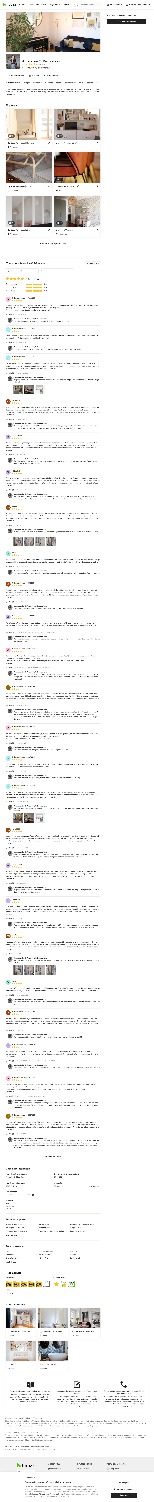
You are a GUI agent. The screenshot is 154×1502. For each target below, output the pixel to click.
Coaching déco (57, 1449)
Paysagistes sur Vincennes (67, 1438)
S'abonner (95, 1186)
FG (8, 472)
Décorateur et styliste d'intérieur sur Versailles (22, 1421)
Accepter (124, 1495)
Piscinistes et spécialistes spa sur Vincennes (95, 1438)
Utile (10, 525)
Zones (58, 83)
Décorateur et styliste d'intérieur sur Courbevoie (94, 1421)
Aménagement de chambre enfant (37, 1449)
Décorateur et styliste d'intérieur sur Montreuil (31, 1423)
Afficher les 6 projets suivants (53, 243)
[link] (10, 415)
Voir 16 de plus (11, 1235)
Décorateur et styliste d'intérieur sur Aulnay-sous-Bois (108, 1423)
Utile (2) (11, 668)
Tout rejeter (124, 1483)
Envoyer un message (127, 21)
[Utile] (7, 314)
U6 (8, 299)
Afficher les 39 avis (53, 1156)
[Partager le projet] (49, 143)
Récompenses (70, 83)
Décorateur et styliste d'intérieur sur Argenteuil (80, 1426)
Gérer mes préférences (124, 1489)
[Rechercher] (76, 4)
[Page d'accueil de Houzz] (26, 1465)
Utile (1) (11, 314)
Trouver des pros (37, 4)
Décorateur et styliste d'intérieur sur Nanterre (58, 1421)
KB (8, 437)
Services (49, 83)
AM (8, 507)
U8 (8, 617)
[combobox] (88, 4)
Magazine (53, 4)
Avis (81, 83)
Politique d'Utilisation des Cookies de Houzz (46, 1494)
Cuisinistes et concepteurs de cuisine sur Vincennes (56, 1435)
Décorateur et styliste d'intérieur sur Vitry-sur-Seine (41, 1426)
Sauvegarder (52, 75)
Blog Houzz (115, 1469)
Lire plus (9, 95)
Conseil (66, 4)
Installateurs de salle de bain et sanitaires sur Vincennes (35, 1438)
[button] (56, 271)
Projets (27, 83)
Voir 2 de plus (11, 1262)
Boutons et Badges (84, 1469)
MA (8, 401)
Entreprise (37, 83)
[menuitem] (23, 5)
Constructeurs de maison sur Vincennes (20, 1435)
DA (8, 553)
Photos (22, 4)
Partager (35, 75)
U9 (8, 584)
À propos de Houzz (54, 1469)
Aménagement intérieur (14, 1449)
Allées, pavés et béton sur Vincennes (38, 1440)
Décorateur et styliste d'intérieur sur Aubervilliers (68, 1423)
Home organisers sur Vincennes (120, 1435)
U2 (8, 330)
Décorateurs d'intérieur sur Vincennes (91, 1435)
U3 (8, 687)
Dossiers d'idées (92, 83)
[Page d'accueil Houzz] (9, 4)
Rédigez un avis (93, 263)
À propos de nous (13, 83)
